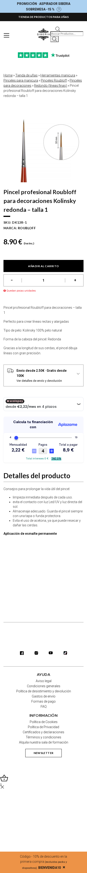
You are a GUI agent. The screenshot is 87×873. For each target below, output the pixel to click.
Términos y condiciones (43, 737)
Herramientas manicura (57, 75)
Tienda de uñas (26, 75)
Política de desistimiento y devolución (43, 691)
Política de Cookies (44, 722)
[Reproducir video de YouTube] (43, 562)
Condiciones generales (43, 686)
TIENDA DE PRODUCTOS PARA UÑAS (43, 17)
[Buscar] (54, 39)
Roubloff (27, 228)
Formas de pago (43, 701)
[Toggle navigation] (6, 35)
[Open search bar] (57, 28)
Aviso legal (44, 681)
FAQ (44, 706)
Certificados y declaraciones (43, 732)
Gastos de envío (43, 696)
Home (8, 75)
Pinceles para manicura (20, 80)
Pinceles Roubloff (54, 80)
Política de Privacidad (43, 727)
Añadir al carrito (43, 266)
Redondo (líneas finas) (50, 85)
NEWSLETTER (44, 753)
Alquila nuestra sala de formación (43, 742)
